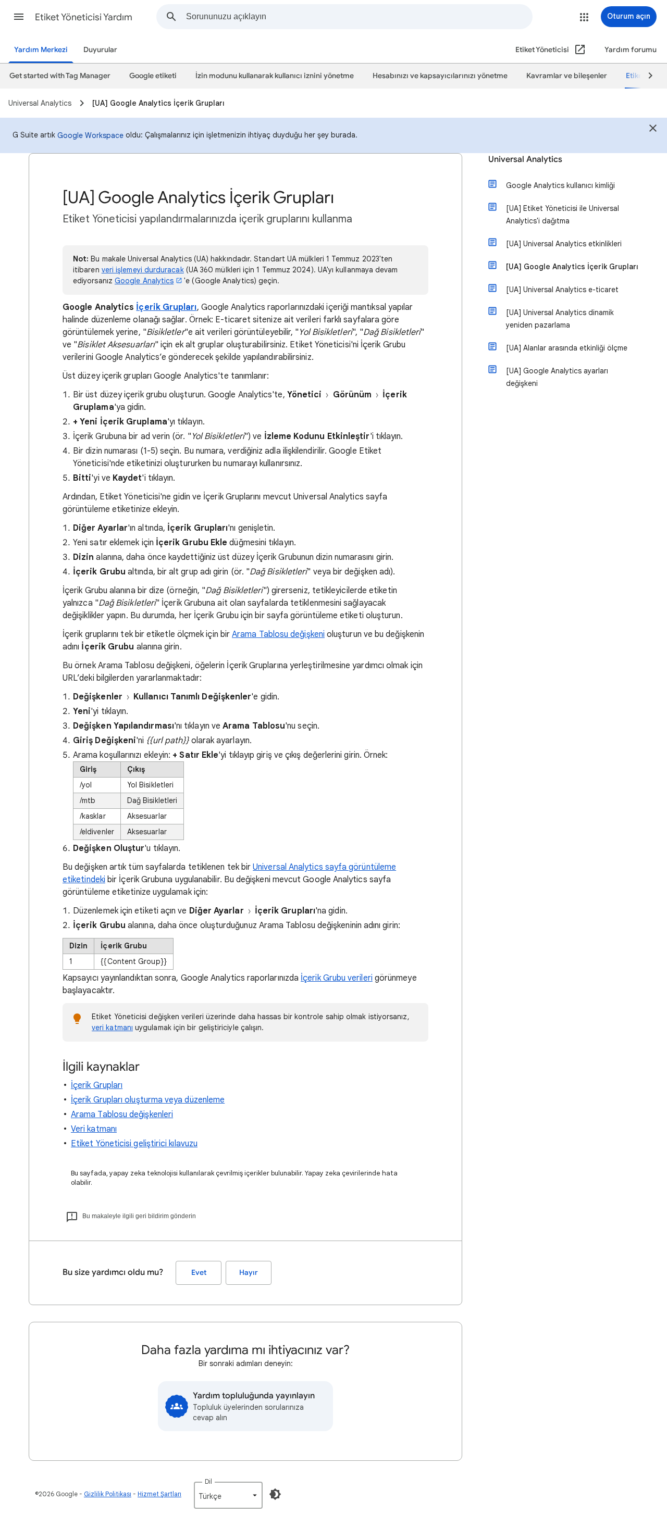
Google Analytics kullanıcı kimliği (560, 185)
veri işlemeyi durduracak (143, 269)
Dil (208, 1481)
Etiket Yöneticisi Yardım (83, 17)
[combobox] (359, 17)
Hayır (248, 1272)
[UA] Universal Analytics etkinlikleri (564, 243)
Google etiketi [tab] (153, 75)
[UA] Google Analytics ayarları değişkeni (557, 377)
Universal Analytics (525, 159)
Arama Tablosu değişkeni (278, 634)
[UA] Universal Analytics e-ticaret (562, 289)
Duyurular (100, 49)
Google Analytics (144, 280)
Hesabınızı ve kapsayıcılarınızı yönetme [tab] (440, 75)
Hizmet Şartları (159, 1494)
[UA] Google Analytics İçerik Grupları (572, 266)
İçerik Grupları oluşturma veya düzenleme (148, 1100)
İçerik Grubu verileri (337, 978)
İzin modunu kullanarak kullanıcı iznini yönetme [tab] (274, 75)
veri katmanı (112, 1027)
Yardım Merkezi (41, 49)
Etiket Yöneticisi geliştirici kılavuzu (134, 1143)
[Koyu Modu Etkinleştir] (275, 1494)
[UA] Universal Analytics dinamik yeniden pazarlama (560, 319)
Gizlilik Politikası (107, 1494)
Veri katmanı (94, 1129)
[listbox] (228, 1495)
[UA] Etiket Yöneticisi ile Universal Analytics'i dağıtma (562, 215)
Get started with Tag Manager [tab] (59, 75)
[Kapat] (653, 129)
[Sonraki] (645, 76)
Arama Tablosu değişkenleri (122, 1114)
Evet (198, 1272)
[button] (18, 16)
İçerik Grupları (166, 307)
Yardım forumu (630, 49)
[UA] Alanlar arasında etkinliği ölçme (566, 348)
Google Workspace (90, 135)
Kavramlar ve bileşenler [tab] (566, 75)
